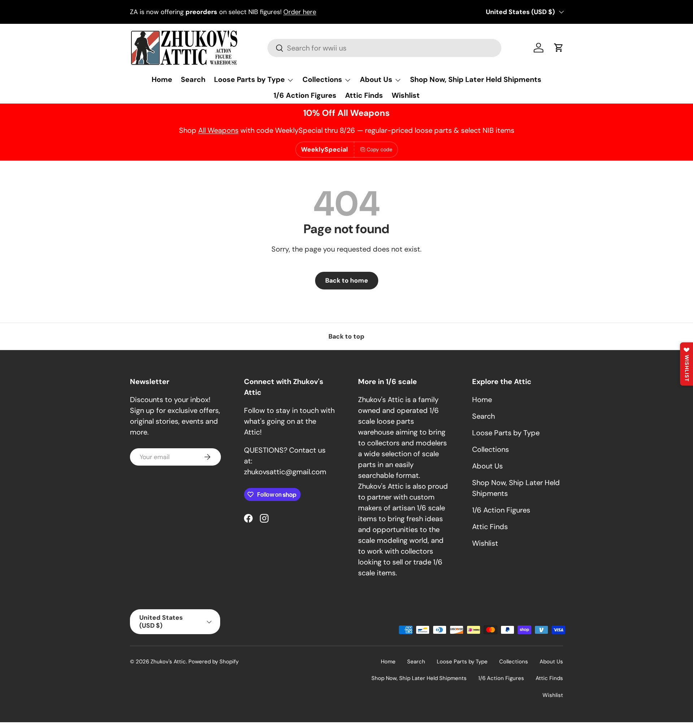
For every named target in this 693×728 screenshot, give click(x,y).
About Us (376, 79)
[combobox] (384, 48)
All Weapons (218, 130)
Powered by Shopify (213, 661)
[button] (559, 48)
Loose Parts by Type (249, 79)
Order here (299, 12)
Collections (322, 79)
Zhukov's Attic (168, 661)
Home (162, 79)
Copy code (379, 149)
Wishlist (406, 95)
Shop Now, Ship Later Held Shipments (475, 79)
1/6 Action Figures (305, 95)
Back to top (346, 336)
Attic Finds (364, 95)
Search (193, 79)
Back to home (346, 280)
